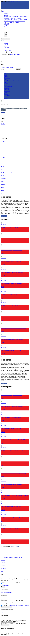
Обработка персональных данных (13, 557)
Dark (5, 34)
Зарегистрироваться (6, 592)
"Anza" (6, 22)
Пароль (18, 582)
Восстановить (4, 625)
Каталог (6, 15)
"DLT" (22, 22)
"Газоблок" (7, 18)
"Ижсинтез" (11, 22)
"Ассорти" (13, 18)
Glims (9, 16)
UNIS (25, 19)
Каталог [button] (3, 112)
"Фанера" (20, 19)
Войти (2, 586)
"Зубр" (25, 16)
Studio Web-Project (15, 54)
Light (5, 32)
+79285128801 (14, 1)
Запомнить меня (7, 584)
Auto (5, 35)
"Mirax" (16, 19)
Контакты (6, 26)
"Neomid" (17, 22)
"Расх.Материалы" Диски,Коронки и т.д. (15, 21)
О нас (5, 25)
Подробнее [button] (4, 216)
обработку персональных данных (19, 605)
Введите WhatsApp (21, 623)
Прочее (6, 16)
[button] (5, 39)
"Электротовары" (8, 19)
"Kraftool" (19, 18)
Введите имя (19, 600)
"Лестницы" (15, 16)
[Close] (1, 61)
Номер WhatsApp (20, 579)
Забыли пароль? (5, 585)
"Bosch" (21, 16)
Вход (2, 612)
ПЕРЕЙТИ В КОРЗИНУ (7, 67)
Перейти (3, 124)
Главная (6, 13)
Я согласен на (16, 605)
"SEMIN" (6, 24)
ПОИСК (18, 69)
